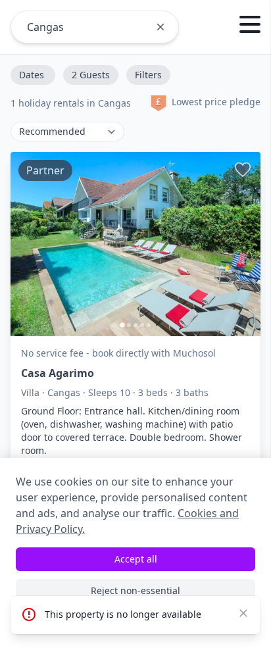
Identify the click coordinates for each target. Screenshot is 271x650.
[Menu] (249, 26)
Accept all (135, 559)
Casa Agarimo (57, 373)
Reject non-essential (135, 590)
